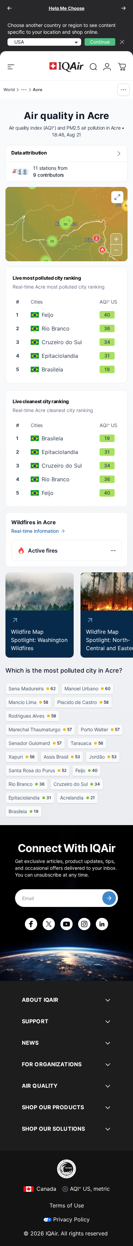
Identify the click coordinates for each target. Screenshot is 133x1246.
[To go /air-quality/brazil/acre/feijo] (68, 315)
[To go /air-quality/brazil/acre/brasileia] (68, 369)
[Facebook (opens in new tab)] (31, 924)
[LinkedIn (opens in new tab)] (102, 924)
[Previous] (9, 8)
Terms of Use (66, 1205)
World (9, 89)
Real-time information (35, 531)
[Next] (123, 8)
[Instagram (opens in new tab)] (84, 924)
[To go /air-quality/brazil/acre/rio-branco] (68, 328)
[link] (93, 66)
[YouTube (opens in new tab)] (66, 924)
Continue (100, 42)
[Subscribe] (109, 898)
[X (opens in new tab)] (49, 924)
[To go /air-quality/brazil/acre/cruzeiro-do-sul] (68, 342)
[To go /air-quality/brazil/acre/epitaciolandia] (68, 356)
